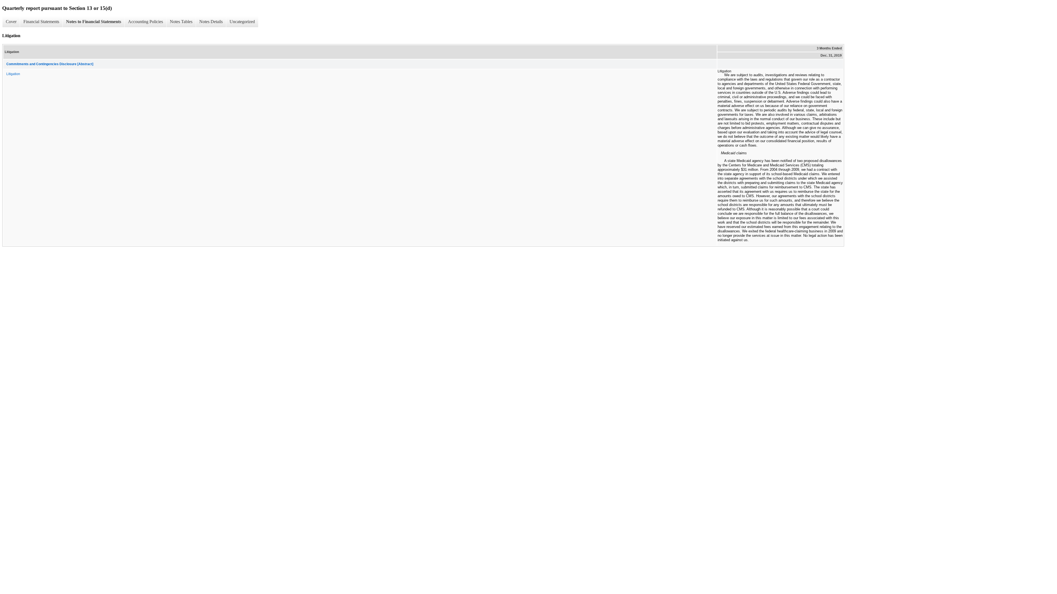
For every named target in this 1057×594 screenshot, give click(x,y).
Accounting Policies (145, 21)
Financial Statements (41, 21)
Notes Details (211, 21)
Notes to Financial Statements (93, 21)
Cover (11, 21)
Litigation (13, 74)
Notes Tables (181, 21)
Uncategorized (242, 21)
